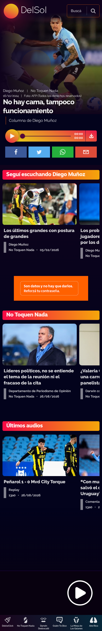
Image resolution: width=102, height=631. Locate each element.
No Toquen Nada (25, 626)
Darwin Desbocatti (43, 627)
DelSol (33, 10)
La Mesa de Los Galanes (76, 627)
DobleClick (7, 626)
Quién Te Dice (60, 626)
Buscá (76, 11)
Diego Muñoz (13, 90)
